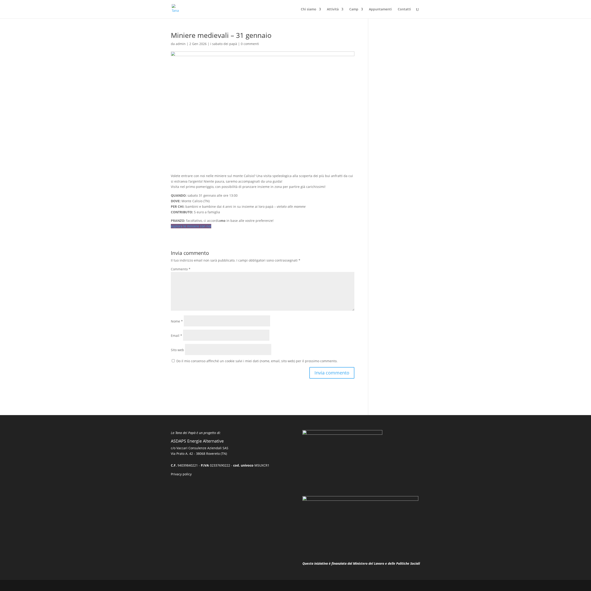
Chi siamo (308, 9)
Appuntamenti (380, 9)
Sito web (177, 350)
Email (176, 335)
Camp (353, 9)
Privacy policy (181, 474)
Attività (333, 9)
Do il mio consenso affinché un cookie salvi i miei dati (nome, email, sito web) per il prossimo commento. (257, 361)
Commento (180, 269)
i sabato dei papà (223, 44)
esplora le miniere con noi (191, 226)
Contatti (404, 9)
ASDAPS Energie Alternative (197, 441)
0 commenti (250, 44)
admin (181, 44)
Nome (177, 321)
